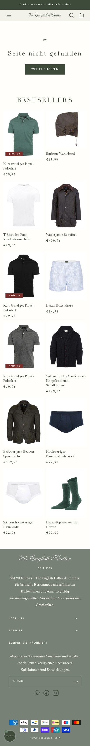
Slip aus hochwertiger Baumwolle (18, 524)
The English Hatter (49, 737)
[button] (9, 15)
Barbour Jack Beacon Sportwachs (18, 454)
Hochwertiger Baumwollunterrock (60, 454)
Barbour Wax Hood (60, 153)
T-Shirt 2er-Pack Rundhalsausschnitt (16, 237)
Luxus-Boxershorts (60, 305)
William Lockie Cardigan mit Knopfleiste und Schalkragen (66, 380)
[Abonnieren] (76, 682)
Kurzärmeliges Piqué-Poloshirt (18, 166)
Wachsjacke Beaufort (61, 235)
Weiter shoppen (45, 69)
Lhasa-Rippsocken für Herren (62, 524)
